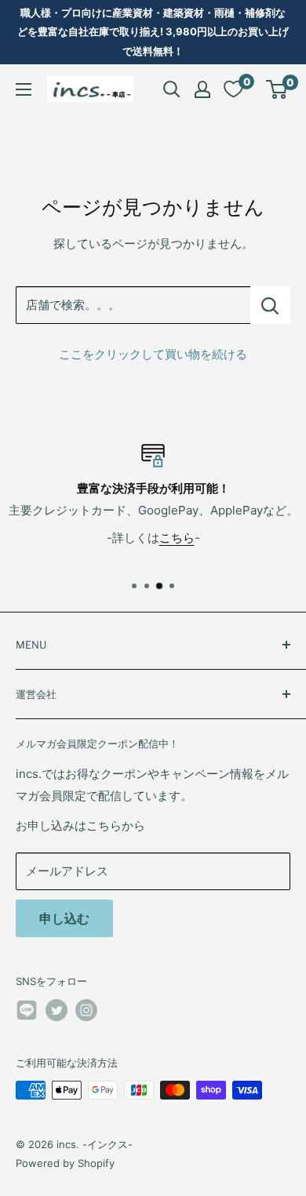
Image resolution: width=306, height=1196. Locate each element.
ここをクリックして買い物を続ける (153, 354)
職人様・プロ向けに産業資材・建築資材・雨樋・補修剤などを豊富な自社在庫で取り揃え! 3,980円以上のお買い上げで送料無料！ (153, 31)
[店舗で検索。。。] (270, 305)
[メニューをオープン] (23, 89)
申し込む (64, 918)
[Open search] (171, 89)
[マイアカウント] (202, 89)
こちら (177, 537)
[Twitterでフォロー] (56, 1010)
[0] (277, 89)
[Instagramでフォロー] (86, 1010)
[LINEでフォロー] (27, 1013)
